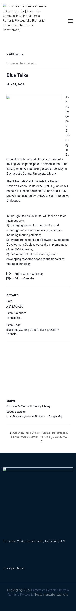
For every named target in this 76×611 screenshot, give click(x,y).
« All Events (14, 54)
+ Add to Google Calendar (27, 274)
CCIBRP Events (39, 329)
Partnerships (13, 317)
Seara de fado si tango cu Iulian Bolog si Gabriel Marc (54, 435)
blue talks (12, 329)
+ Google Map (54, 416)
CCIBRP (23, 329)
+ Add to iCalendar (23, 278)
